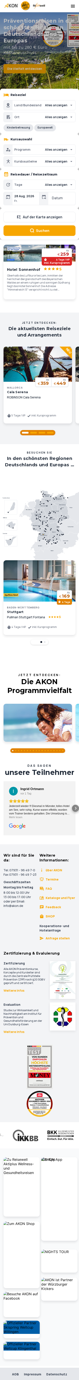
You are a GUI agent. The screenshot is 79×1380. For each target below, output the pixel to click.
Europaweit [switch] (45, 127)
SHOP (50, 916)
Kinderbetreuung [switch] (18, 127)
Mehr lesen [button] (15, 817)
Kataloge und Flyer (60, 898)
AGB (15, 1374)
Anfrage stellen (58, 938)
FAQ (49, 888)
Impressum (32, 1374)
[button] (25, 433)
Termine (52, 879)
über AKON (54, 870)
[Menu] (73, 6)
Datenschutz (56, 1374)
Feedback (53, 907)
